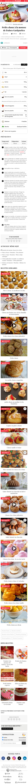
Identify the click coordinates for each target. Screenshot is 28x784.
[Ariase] (7, 782)
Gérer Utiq (24, 766)
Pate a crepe (5, 255)
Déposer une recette (7, 728)
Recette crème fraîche (8, 634)
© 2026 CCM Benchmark (21, 767)
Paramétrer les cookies (16, 766)
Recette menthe (16, 631)
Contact (13, 765)
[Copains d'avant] (7, 779)
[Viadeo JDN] (20, 779)
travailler (22, 151)
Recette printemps (21, 634)
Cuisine (5, 737)
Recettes (5, 3)
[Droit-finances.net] (20, 777)
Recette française (17, 638)
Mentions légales (5, 767)
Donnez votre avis (18, 24)
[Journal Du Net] (20, 774)
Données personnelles (6, 766)
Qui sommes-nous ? (7, 765)
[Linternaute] (7, 776)
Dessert (10, 3)
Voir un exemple (22, 737)
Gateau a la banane (7, 263)
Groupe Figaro (12, 767)
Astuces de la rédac (8, 739)
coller (7, 154)
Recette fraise (5, 631)
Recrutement (22, 765)
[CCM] (7, 774)
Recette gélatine (6, 638)
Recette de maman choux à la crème (12, 250)
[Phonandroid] (20, 782)
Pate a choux (5, 252)
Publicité (17, 765)
